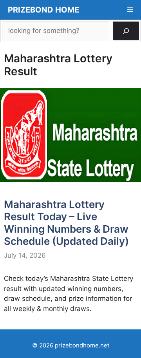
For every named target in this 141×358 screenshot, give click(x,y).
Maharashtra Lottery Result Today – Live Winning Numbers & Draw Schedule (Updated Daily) (66, 222)
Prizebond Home (43, 9)
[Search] (126, 31)
